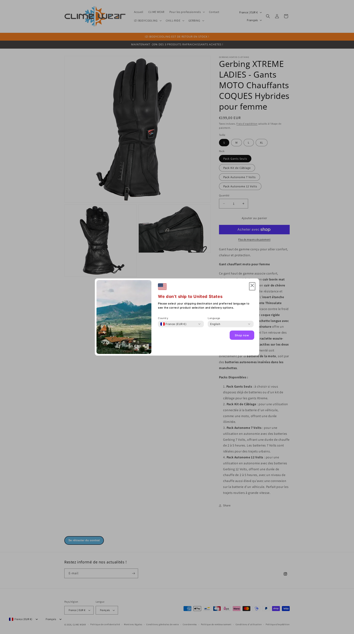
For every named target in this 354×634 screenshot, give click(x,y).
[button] (252, 286)
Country (163, 318)
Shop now (242, 335)
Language (214, 318)
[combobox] (173, 324)
